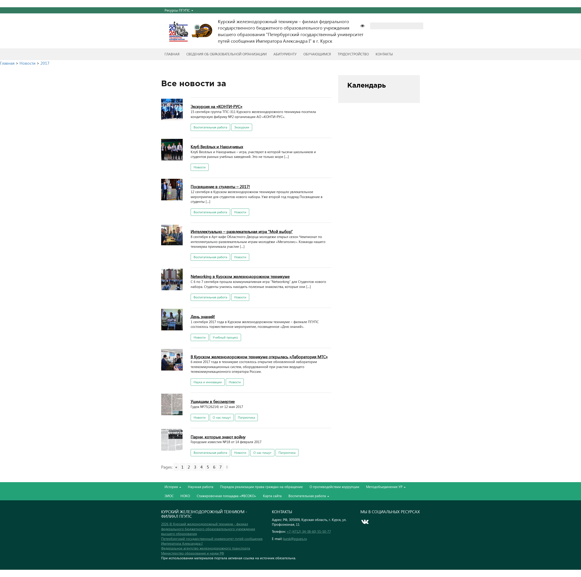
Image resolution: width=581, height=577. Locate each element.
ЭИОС (169, 496)
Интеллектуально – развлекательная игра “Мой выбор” (242, 231)
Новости (200, 167)
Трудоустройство (353, 54)
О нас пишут (222, 417)
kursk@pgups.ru (295, 538)
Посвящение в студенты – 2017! (220, 186)
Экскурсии (241, 127)
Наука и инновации (208, 382)
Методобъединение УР (384, 486)
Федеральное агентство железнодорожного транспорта (205, 548)
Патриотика (246, 417)
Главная (172, 54)
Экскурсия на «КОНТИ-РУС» (216, 106)
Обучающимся (317, 54)
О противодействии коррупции (334, 486)
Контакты (384, 54)
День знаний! (203, 316)
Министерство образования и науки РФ (192, 553)
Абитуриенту (285, 54)
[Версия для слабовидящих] (364, 25)
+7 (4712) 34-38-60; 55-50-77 (309, 531)
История (172, 486)
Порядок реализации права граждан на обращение (261, 486)
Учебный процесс (225, 337)
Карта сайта (272, 496)
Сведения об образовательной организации (226, 54)
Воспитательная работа (210, 127)
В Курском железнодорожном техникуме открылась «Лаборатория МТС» (259, 356)
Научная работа (200, 486)
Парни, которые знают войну (218, 437)
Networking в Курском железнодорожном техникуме (240, 276)
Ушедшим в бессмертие (213, 401)
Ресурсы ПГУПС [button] (178, 10)
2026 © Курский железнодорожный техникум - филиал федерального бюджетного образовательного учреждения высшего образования (208, 529)
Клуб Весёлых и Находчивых (217, 146)
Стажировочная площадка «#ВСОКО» (226, 496)
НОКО (185, 496)
